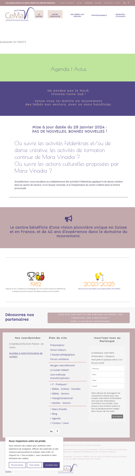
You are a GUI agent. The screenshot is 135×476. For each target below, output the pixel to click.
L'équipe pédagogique (62, 354)
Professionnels (99, 15)
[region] (34, 454)
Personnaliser (17, 465)
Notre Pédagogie (55, 15)
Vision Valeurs (58, 349)
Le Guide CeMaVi (59, 370)
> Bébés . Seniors (59, 393)
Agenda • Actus (93, 3)
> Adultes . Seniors (60, 402)
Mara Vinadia (67, 3)
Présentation (57, 345)
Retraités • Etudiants (121, 15)
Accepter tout (51, 465)
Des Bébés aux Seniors (77, 15)
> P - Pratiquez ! (59, 384)
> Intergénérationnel (61, 398)
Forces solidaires (59, 359)
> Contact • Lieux (59, 423)
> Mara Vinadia (58, 409)
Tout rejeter (34, 465)
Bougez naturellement (62, 365)
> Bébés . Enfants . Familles (65, 388)
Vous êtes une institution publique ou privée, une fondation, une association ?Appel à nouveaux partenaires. (90, 317)
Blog (79, 3)
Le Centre (39, 15)
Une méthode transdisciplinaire (59, 376)
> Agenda (55, 418)
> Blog (53, 413)
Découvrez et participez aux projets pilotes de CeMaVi (99, 288)
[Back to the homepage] (20, 14)
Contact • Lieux (112, 3)
